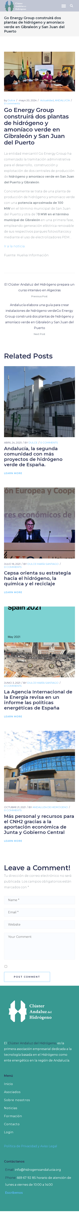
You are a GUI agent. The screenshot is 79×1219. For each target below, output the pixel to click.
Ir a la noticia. (14, 246)
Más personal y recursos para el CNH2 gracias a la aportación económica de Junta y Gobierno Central (39, 824)
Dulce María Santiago (43, 563)
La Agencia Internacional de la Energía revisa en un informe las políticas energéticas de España (38, 700)
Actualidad (47, 100)
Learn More (13, 473)
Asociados (12, 1092)
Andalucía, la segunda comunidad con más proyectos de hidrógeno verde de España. (33, 456)
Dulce (11, 100)
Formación (13, 1116)
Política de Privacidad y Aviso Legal (30, 1146)
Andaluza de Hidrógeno (50, 807)
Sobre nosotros (17, 1100)
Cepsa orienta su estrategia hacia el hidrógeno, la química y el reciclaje (37, 578)
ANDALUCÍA (62, 100)
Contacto (12, 1124)
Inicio (8, 1084)
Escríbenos (14, 1193)
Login (8, 1132)
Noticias (10, 1108)
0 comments (12, 103)
